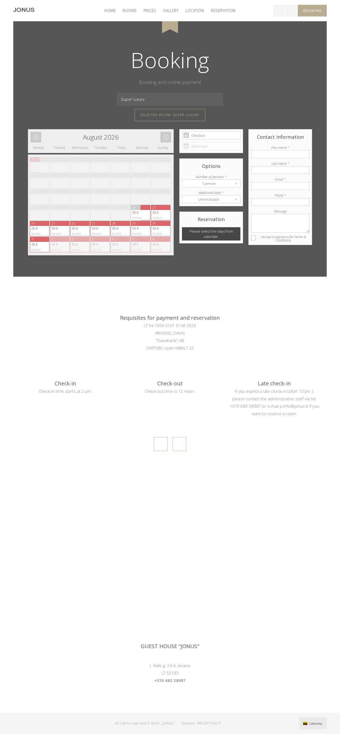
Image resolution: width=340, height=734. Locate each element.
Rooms (130, 10)
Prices (150, 10)
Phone (280, 195)
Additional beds (211, 192)
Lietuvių (315, 723)
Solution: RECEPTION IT (202, 723)
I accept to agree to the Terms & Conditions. (283, 238)
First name (280, 147)
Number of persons (211, 176)
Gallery (171, 10)
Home (110, 10)
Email (280, 179)
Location (194, 10)
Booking (312, 10)
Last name (280, 163)
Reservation (223, 10)
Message (280, 211)
